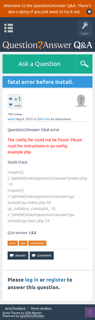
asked (11, 119)
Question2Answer (32, 316)
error (13, 243)
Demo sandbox (41, 308)
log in (32, 280)
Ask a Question (39, 63)
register (56, 280)
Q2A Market (33, 313)
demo (24, 11)
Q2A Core (43, 119)
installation (37, 243)
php (23, 243)
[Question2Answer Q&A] (47, 43)
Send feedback (15, 308)
